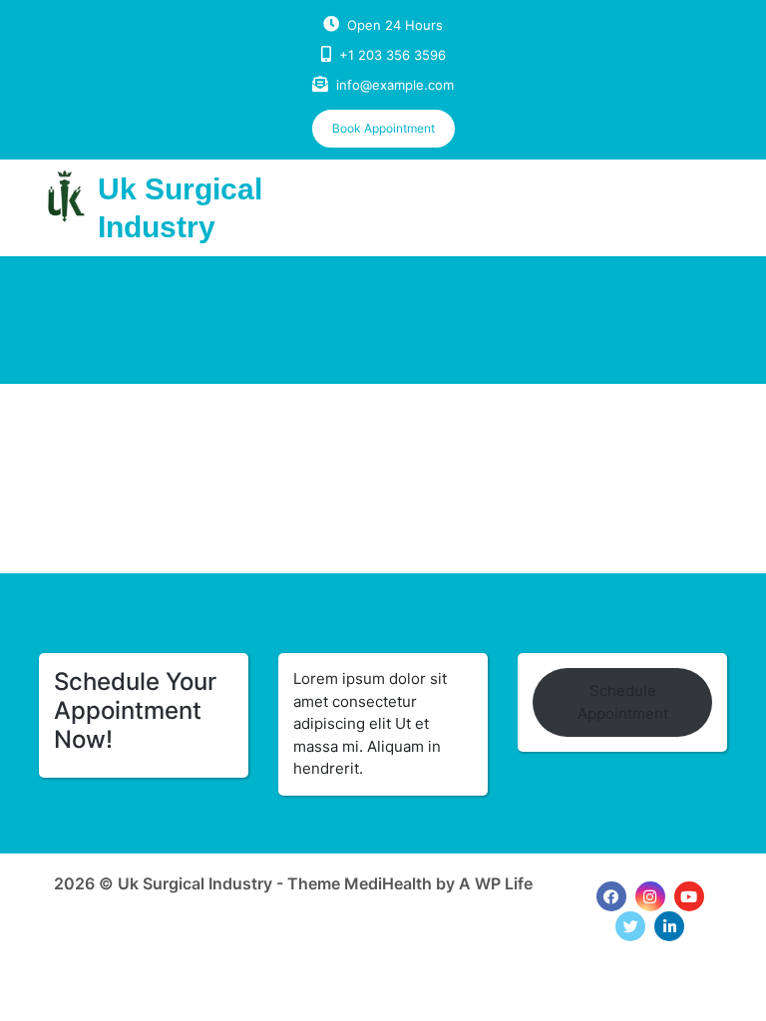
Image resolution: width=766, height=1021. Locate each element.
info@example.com (395, 85)
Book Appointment (383, 128)
